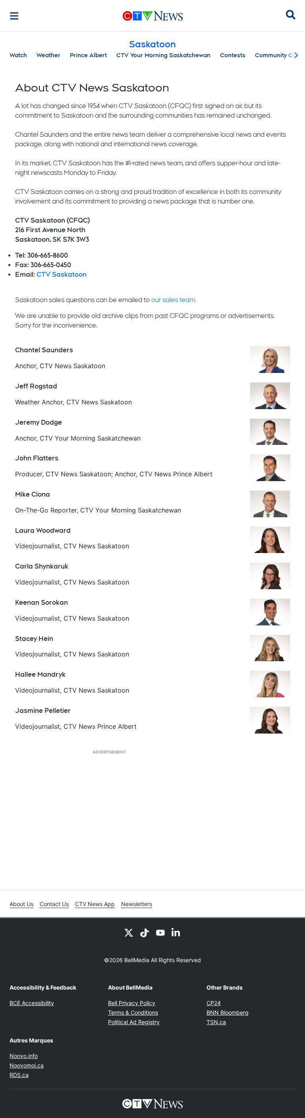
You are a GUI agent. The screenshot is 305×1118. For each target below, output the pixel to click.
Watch (18, 55)
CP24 (214, 1003)
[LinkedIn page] (176, 932)
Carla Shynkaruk (41, 566)
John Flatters (36, 458)
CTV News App (95, 904)
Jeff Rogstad (36, 386)
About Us (21, 904)
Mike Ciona (32, 494)
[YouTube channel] (160, 932)
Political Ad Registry (134, 1022)
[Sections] (14, 16)
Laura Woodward (43, 530)
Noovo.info (24, 1055)
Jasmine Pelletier (43, 710)
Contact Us (54, 904)
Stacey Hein (34, 638)
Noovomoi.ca (27, 1065)
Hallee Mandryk (40, 674)
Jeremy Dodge (38, 422)
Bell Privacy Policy (131, 1003)
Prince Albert (88, 55)
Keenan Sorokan (41, 602)
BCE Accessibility (32, 1003)
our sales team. (173, 300)
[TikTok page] (144, 932)
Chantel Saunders (44, 350)
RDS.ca (19, 1074)
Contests (232, 55)
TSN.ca (216, 1022)
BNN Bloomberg (228, 1012)
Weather (48, 55)
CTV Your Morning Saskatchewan (163, 55)
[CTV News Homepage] (153, 16)
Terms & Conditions (133, 1012)
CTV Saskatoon (62, 274)
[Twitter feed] (128, 932)
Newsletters (136, 904)
